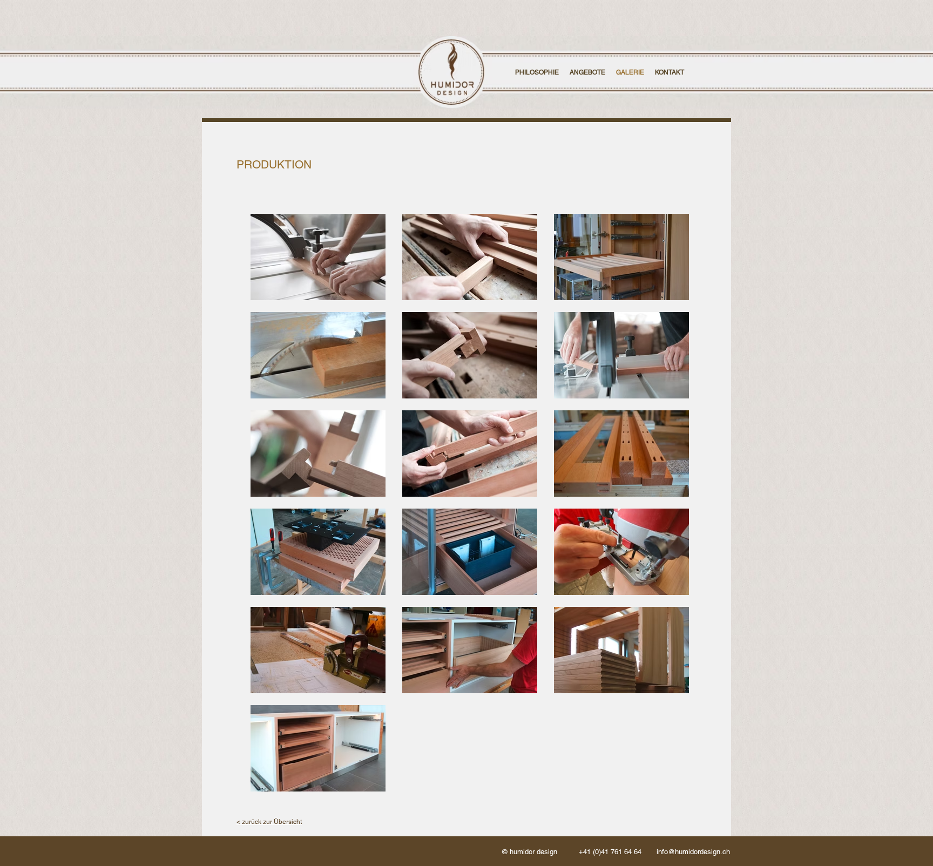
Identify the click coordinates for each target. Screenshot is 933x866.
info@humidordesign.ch (693, 852)
